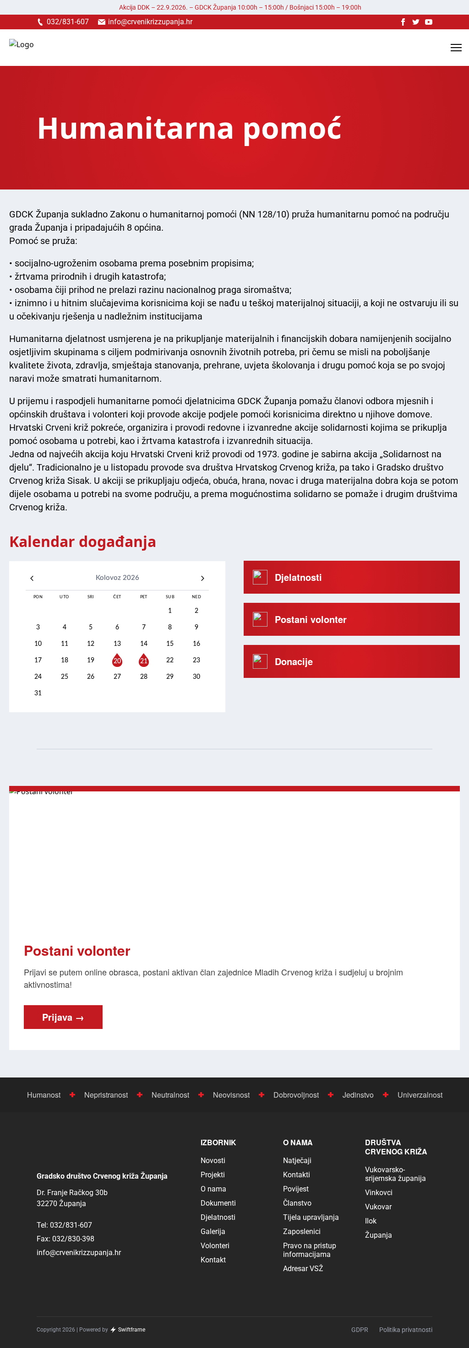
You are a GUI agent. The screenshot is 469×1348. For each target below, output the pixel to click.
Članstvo (297, 1203)
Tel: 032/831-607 (64, 1225)
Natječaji (297, 1160)
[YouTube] (428, 22)
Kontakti (296, 1174)
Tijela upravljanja (311, 1217)
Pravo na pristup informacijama (309, 1250)
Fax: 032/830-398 (65, 1238)
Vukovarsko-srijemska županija (395, 1174)
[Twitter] (416, 22)
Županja (378, 1235)
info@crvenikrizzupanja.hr (79, 1252)
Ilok (370, 1221)
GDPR (359, 1329)
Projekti (213, 1174)
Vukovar (378, 1206)
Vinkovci (379, 1192)
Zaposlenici (302, 1231)
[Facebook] (403, 22)
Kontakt (213, 1260)
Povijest (296, 1189)
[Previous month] (32, 578)
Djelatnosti (218, 1217)
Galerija (213, 1231)
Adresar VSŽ (303, 1268)
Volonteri (215, 1245)
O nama (213, 1189)
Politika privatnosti (405, 1329)
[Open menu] (456, 47)
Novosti (213, 1160)
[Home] (21, 48)
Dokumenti (218, 1203)
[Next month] (202, 578)
